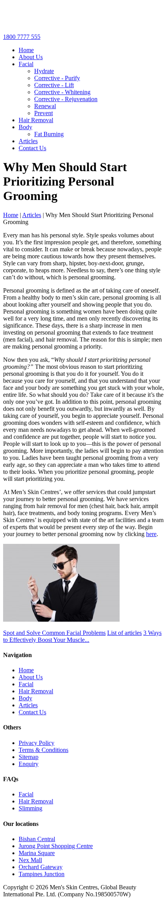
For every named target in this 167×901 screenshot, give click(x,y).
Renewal (45, 106)
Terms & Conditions (43, 750)
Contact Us (32, 148)
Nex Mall (30, 860)
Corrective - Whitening (62, 92)
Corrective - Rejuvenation (65, 99)
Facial (26, 64)
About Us (31, 57)
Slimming (30, 808)
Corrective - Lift (54, 85)
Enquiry (28, 764)
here (151, 534)
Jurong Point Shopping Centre (56, 846)
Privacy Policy (36, 743)
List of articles (124, 632)
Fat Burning (49, 134)
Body (25, 127)
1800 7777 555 (21, 36)
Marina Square (37, 853)
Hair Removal (36, 120)
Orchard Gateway (41, 867)
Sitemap (28, 757)
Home (26, 50)
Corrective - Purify (57, 78)
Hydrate (44, 71)
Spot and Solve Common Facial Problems (54, 632)
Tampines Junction (41, 874)
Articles (28, 141)
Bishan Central (37, 839)
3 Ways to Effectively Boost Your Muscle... (82, 636)
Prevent (43, 113)
